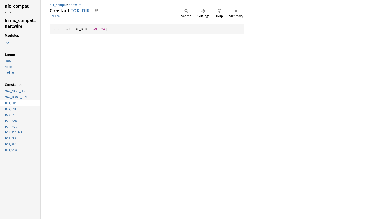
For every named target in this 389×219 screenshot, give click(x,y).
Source (55, 16)
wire (78, 5)
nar (71, 5)
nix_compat (58, 5)
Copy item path (96, 10)
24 (103, 29)
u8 (95, 29)
